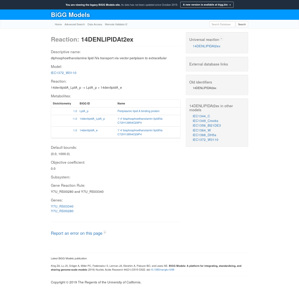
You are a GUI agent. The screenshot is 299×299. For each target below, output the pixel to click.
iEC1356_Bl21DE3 (207, 125)
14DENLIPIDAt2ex (206, 45)
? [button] (104, 232)
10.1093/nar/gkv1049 (162, 269)
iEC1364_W (202, 130)
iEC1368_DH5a (204, 134)
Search (242, 24)
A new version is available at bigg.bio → (207, 4)
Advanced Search (75, 24)
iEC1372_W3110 (63, 72)
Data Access (95, 24)
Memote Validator (115, 24)
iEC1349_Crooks (205, 120)
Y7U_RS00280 (62, 210)
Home (58, 24)
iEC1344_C (201, 115)
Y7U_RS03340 (62, 206)
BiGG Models (70, 14)
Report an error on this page (77, 233)
